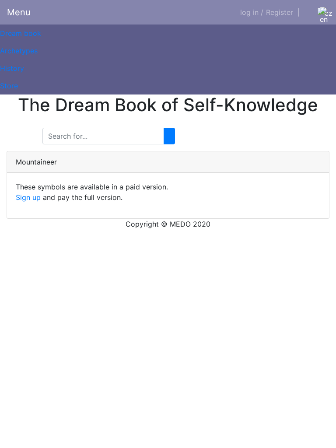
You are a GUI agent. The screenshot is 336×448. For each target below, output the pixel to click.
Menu (19, 12)
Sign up (28, 197)
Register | (283, 12)
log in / (251, 12)
